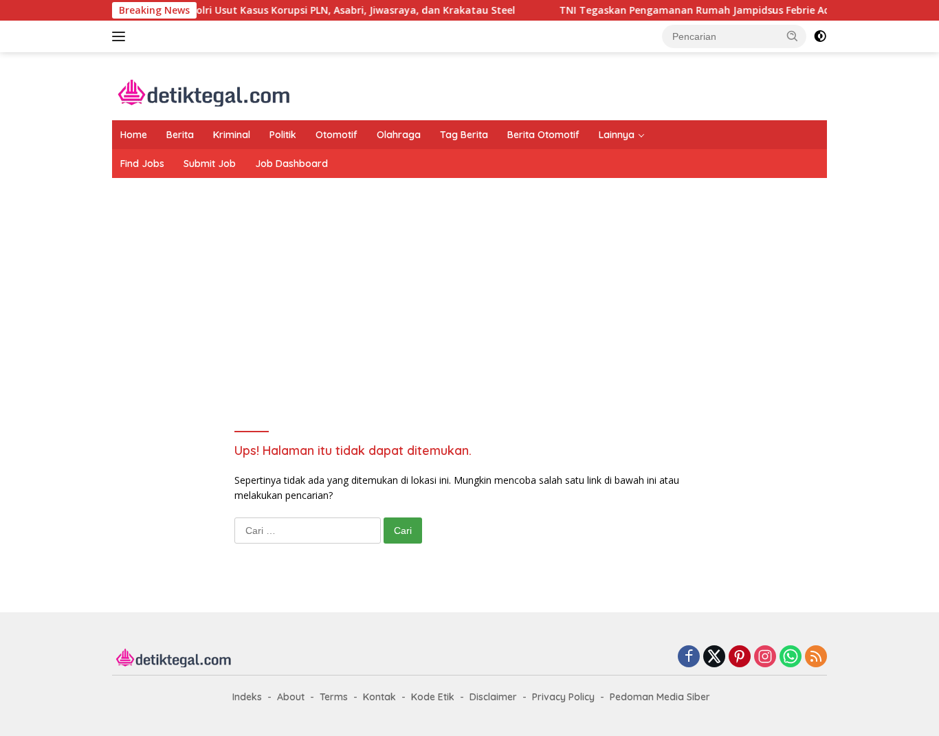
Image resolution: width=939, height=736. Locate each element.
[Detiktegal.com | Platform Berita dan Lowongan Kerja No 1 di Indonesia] (204, 91)
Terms (334, 697)
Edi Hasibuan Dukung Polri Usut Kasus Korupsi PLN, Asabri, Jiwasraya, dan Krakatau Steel (226, 10)
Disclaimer (493, 697)
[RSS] (816, 657)
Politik (282, 135)
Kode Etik (432, 697)
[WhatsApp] (791, 657)
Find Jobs (142, 163)
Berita (180, 135)
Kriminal (231, 135)
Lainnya (616, 135)
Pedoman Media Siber (660, 697)
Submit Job (210, 163)
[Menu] (121, 36)
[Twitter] (714, 657)
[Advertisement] (469, 288)
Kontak (379, 697)
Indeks (247, 697)
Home (133, 135)
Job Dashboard (291, 163)
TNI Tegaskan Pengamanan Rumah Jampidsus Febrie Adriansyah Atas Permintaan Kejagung (708, 10)
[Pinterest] (740, 657)
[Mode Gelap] (820, 36)
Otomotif (336, 135)
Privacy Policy (563, 697)
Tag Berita (464, 135)
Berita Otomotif (543, 135)
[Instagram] (765, 657)
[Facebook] (689, 657)
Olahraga (399, 135)
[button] (792, 36)
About (291, 697)
